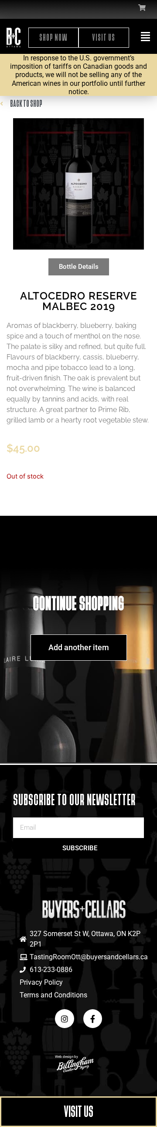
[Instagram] (64, 1018)
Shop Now (53, 37)
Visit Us (103, 37)
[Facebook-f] (92, 1018)
